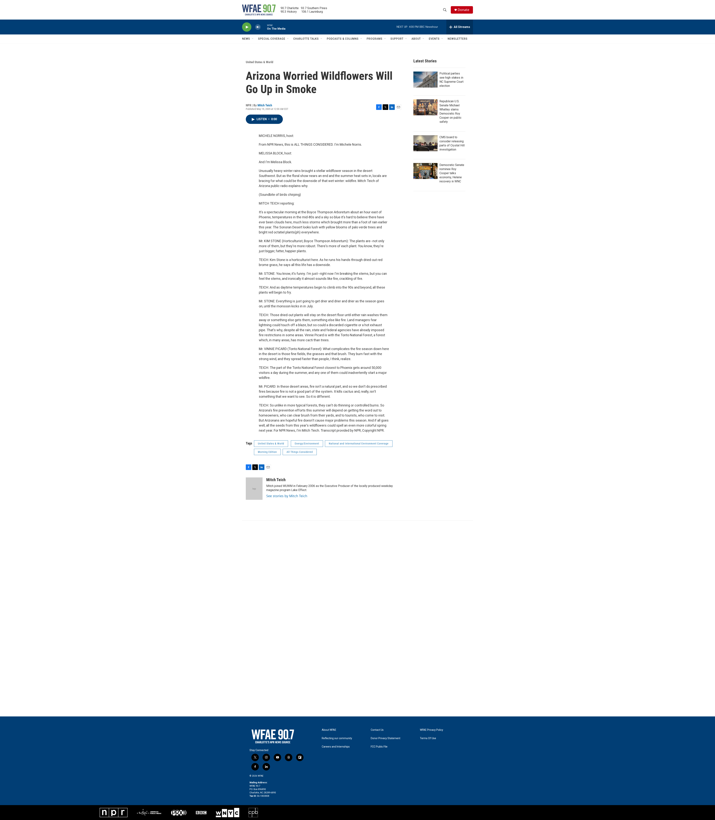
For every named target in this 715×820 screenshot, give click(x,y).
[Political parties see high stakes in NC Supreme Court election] (425, 80)
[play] (247, 27)
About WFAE (329, 730)
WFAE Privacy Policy (431, 730)
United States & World (259, 62)
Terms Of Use (428, 738)
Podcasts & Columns (343, 38)
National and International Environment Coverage (359, 443)
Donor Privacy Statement (385, 738)
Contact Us (377, 730)
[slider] (263, 27)
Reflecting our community (337, 738)
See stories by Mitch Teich (286, 496)
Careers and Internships (336, 746)
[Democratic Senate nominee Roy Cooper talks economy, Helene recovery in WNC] (425, 171)
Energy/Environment (307, 443)
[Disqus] (357, 570)
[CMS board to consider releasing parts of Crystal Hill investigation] (425, 143)
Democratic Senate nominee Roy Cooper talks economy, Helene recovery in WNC (451, 173)
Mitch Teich (265, 105)
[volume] (258, 27)
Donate (463, 10)
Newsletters (458, 38)
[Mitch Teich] (254, 488)
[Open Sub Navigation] (252, 38)
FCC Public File (379, 746)
